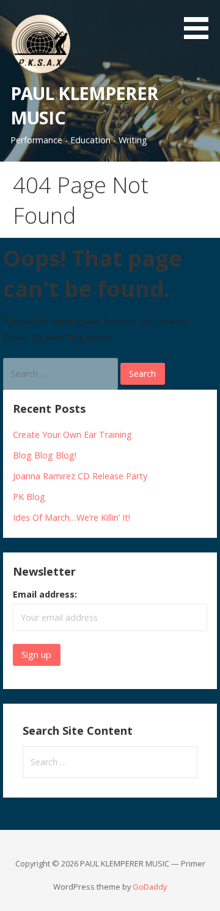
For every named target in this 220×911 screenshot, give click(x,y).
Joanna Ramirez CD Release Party (80, 476)
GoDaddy (150, 886)
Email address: (45, 594)
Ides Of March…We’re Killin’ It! (71, 517)
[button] (200, 21)
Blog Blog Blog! (44, 455)
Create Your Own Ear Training (72, 434)
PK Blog (29, 496)
